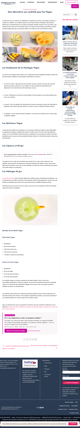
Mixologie (40, 154)
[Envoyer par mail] (30, 339)
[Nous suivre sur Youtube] (43, 407)
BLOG (62, 2)
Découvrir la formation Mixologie (16, 331)
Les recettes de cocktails (30, 9)
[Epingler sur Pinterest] (33, 339)
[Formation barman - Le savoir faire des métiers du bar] (8, 3)
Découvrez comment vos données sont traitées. (70, 394)
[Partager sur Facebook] (24, 339)
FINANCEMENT (52, 2)
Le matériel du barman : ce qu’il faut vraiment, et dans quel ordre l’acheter (70, 75)
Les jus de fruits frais (8, 178)
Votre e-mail (65, 376)
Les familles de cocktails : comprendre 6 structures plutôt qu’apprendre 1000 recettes (70, 111)
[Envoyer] (75, 14)
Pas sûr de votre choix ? (34, 330)
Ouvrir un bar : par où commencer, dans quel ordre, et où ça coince (70, 43)
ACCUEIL (22, 2)
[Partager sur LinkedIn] (35, 339)
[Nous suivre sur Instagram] (39, 407)
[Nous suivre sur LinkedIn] (41, 407)
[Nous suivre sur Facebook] (37, 407)
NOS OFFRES (41, 2)
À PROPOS (30, 2)
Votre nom (65, 370)
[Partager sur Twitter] (27, 339)
